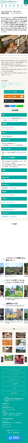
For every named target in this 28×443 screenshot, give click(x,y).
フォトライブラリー (14, 374)
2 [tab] (2, 55)
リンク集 (14, 388)
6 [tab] (15, 55)
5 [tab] (12, 55)
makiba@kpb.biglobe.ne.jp (8, 209)
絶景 (11, 83)
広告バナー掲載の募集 (13, 432)
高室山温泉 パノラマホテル (9, 216)
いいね (7, 105)
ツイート (13, 105)
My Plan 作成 (10, 101)
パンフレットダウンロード (14, 370)
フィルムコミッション (14, 379)
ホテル (17, 83)
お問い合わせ (14, 393)
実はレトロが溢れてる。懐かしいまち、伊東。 (14, 322)
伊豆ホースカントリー (10, 276)
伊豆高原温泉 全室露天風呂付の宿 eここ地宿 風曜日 (14, 299)
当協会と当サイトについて (13, 430)
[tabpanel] (14, 44)
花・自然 (4, 83)
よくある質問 (14, 384)
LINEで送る (20, 105)
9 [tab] (25, 55)
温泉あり (4, 86)
